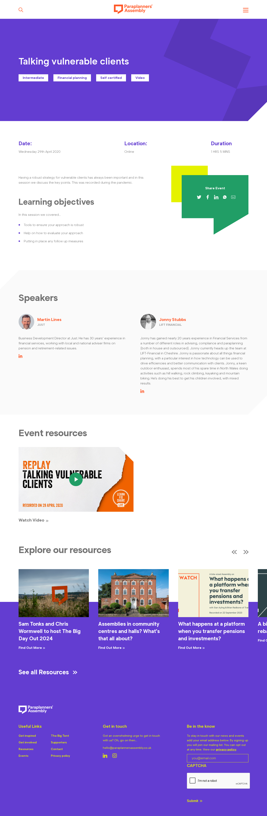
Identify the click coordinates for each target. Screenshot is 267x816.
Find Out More (30, 648)
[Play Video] (76, 479)
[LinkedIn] (20, 357)
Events (23, 756)
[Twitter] (199, 197)
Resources (26, 749)
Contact (57, 749)
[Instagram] (114, 756)
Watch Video (31, 520)
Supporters (59, 742)
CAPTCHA (197, 765)
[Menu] (245, 10)
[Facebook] (207, 197)
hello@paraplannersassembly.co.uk (127, 748)
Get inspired (27, 736)
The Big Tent (60, 736)
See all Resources (44, 672)
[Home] (133, 10)
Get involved (28, 742)
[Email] (233, 197)
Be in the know (201, 726)
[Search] (21, 10)
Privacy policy (60, 756)
